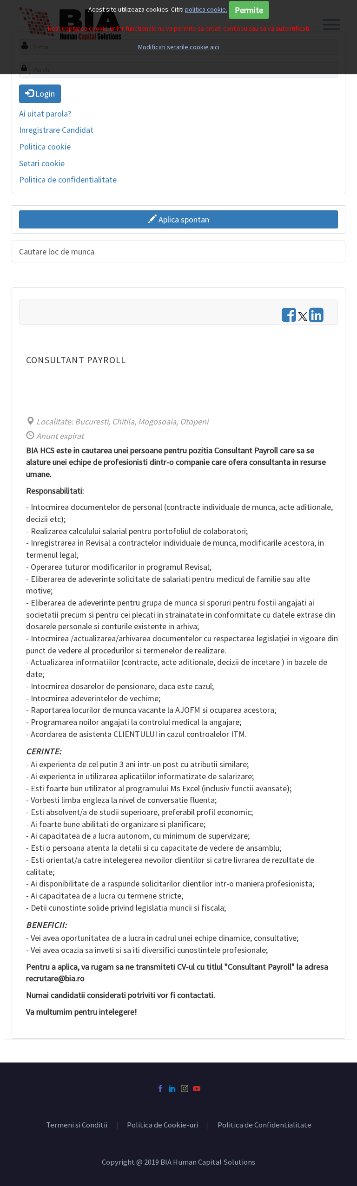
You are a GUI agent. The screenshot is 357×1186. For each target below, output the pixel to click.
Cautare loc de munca (56, 251)
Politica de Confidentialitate (264, 1125)
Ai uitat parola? (45, 113)
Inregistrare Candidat (56, 129)
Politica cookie (45, 146)
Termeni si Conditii (76, 1125)
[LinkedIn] (172, 1088)
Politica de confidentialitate (68, 179)
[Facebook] (160, 1088)
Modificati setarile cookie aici (178, 47)
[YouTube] (196, 1088)
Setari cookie (42, 163)
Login (44, 93)
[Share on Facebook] (289, 318)
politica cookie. (206, 9)
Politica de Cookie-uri (162, 1125)
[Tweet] (302, 318)
